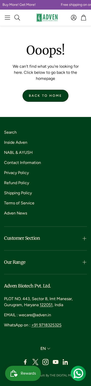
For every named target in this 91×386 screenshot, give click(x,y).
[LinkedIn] (66, 362)
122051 (46, 304)
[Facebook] (25, 362)
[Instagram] (45, 362)
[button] (7, 17)
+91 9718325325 (46, 325)
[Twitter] (35, 362)
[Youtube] (56, 362)
